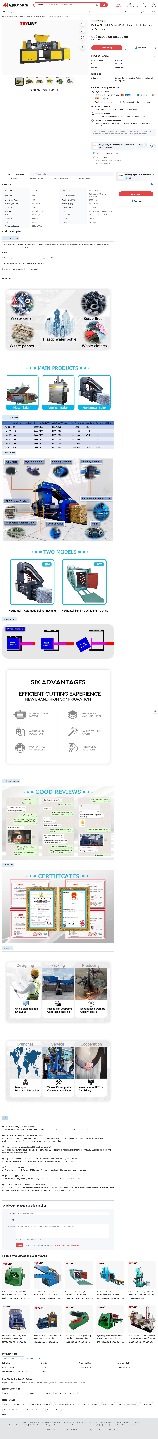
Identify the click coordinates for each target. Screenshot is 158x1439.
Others (43, 1371)
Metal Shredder (108, 1404)
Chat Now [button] (142, 48)
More (4, 1414)
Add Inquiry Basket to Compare (45, 90)
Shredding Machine (86, 1367)
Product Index (119, 1422)
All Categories (10, 12)
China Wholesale (69, 1422)
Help (114, 12)
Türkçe (124, 1425)
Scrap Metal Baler (123, 1363)
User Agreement (92, 1430)
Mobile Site (129, 1422)
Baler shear (6, 1363)
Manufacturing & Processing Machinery (21, 16)
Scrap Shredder (146, 1404)
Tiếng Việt (132, 1425)
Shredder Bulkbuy (53, 1410)
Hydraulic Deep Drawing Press (39, 1393)
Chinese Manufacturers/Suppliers (51, 1422)
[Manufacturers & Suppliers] (15, 4)
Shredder (44, 1363)
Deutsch (74, 1425)
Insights (137, 1422)
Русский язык (58, 1425)
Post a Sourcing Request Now (67, 1245)
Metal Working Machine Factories (67, 1404)
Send (20, 1245)
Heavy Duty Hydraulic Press (14, 1393)
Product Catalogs (34, 1358)
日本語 (104, 1425)
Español (32, 1425)
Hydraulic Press (41, 16)
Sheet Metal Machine (90, 1404)
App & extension (127, 12)
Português (40, 1425)
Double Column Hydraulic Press (58, 16)
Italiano (67, 1425)
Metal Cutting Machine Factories (15, 1404)
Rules (154, 12)
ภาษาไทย (117, 1425)
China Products (34, 1422)
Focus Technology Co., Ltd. (63, 1430)
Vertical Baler (45, 1367)
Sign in (153, 6)
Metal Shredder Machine (127, 1404)
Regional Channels (106, 1422)
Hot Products (22, 1422)
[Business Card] (152, 184)
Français (49, 1425)
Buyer (103, 12)
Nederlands (83, 1425)
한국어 (98, 1425)
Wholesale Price (82, 1422)
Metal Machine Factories (41, 1404)
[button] (106, 178)
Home (4, 16)
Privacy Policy (113, 1430)
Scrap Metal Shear (85, 1363)
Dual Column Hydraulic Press (65, 1393)
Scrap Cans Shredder (34, 1410)
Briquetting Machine (124, 1367)
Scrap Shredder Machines (13, 1410)
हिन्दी (110, 1425)
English (25, 1425)
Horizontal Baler (8, 1367)
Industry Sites (94, 1422)
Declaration (103, 1430)
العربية (91, 1425)
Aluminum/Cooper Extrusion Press (14, 1371)
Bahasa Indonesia (143, 1425)
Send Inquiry (107, 48)
